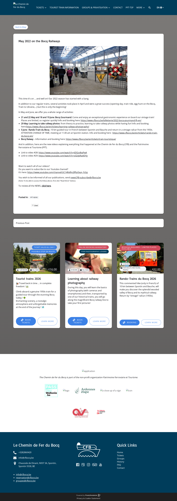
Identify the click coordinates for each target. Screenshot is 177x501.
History (120, 461)
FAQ (119, 464)
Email (36, 205)
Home (120, 452)
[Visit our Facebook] (77, 464)
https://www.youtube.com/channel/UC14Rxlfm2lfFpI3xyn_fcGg (57, 172)
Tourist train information (64, 7)
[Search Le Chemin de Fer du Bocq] (149, 7)
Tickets (120, 455)
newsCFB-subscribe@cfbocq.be (85, 177)
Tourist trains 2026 (28, 279)
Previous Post (22, 223)
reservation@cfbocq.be (27, 477)
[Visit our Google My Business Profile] (83, 464)
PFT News (34, 197)
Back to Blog (20, 27)
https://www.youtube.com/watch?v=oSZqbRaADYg (63, 155)
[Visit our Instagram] (88, 464)
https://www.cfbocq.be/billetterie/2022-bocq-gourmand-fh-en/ (111, 120)
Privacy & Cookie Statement (88, 498)
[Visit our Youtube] (100, 464)
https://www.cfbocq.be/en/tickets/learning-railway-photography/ (57, 126)
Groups (120, 458)
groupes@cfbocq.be (26, 480)
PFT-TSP (129, 7)
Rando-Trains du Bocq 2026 (138, 279)
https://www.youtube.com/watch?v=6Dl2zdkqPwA (63, 152)
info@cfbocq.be (23, 474)
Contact (118, 7)
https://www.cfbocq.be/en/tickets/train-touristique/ (91, 139)
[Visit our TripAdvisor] (94, 464)
